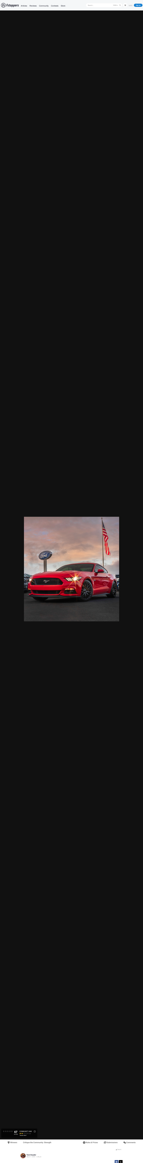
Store (63, 5)
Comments (131, 1142)
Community (44, 5)
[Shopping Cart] (125, 5)
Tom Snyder (31, 1155)
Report (119, 1149)
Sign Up (138, 5)
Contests (54, 5)
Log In (130, 5)
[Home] (10, 5)
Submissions (112, 1142)
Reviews (33, 5)
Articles (24, 5)
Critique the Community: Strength (37, 1142)
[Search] (120, 5)
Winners (13, 1142)
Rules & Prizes (91, 1142)
